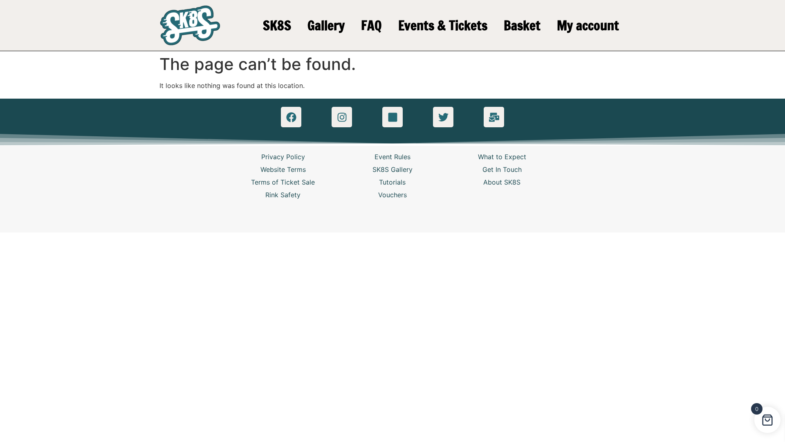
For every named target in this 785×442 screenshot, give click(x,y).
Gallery (326, 25)
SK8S (277, 25)
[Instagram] (342, 117)
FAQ (371, 25)
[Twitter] (443, 117)
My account (588, 25)
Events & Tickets (442, 25)
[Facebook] (291, 117)
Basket (522, 25)
